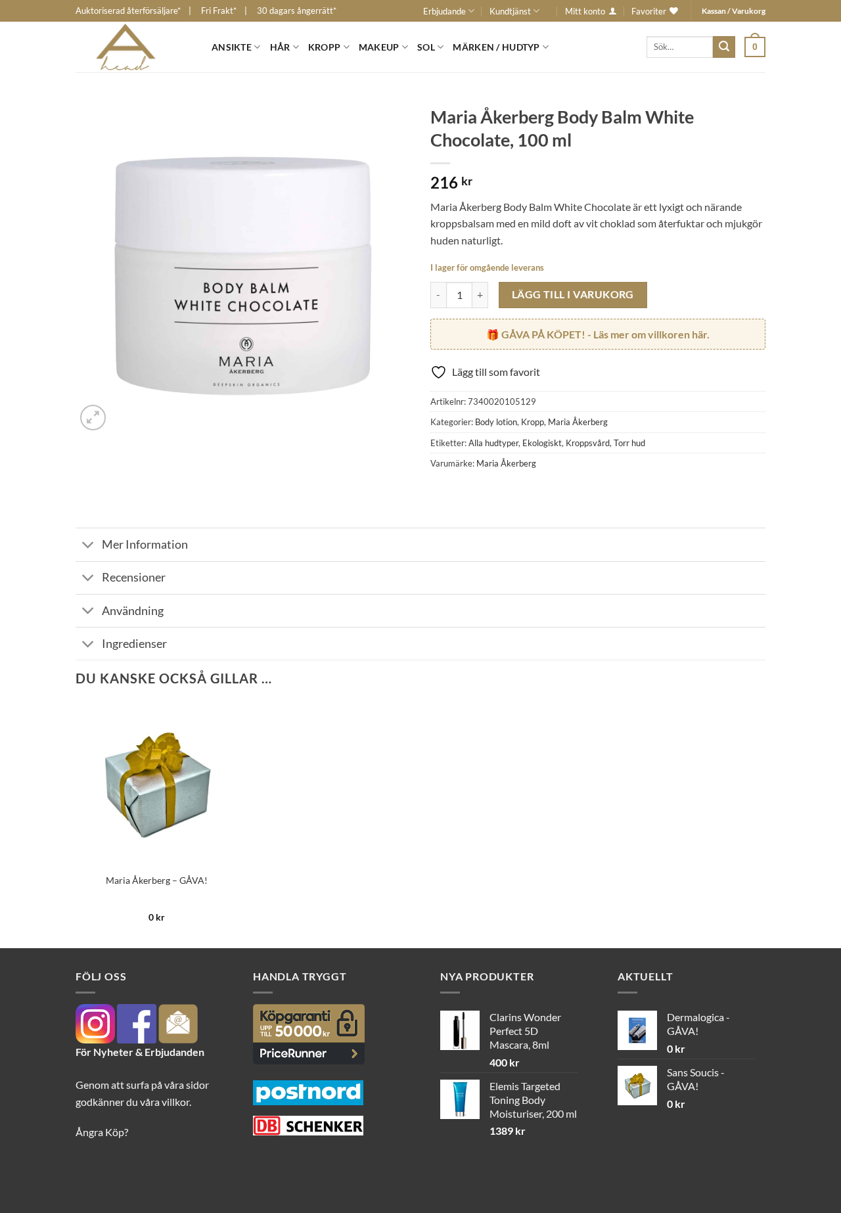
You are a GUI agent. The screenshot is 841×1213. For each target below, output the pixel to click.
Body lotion (496, 422)
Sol (426, 47)
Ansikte (232, 47)
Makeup (379, 47)
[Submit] (724, 47)
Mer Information (145, 544)
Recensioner (134, 577)
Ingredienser (134, 644)
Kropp (324, 47)
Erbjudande (444, 11)
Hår (280, 47)
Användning (133, 611)
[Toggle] (88, 546)
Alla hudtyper (493, 443)
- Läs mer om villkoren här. (605, 334)
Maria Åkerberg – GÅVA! (157, 880)
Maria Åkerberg (578, 422)
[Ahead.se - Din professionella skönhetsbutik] (134, 47)
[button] (754, 46)
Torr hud (629, 443)
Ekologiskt (542, 443)
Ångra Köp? (102, 1132)
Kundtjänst (510, 11)
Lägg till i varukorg (573, 294)
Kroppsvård (588, 443)
